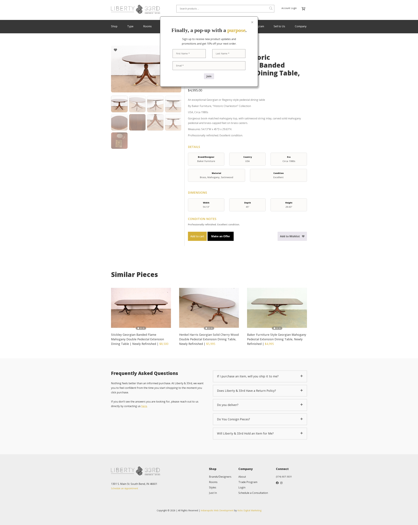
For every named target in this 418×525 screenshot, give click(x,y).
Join (209, 76)
